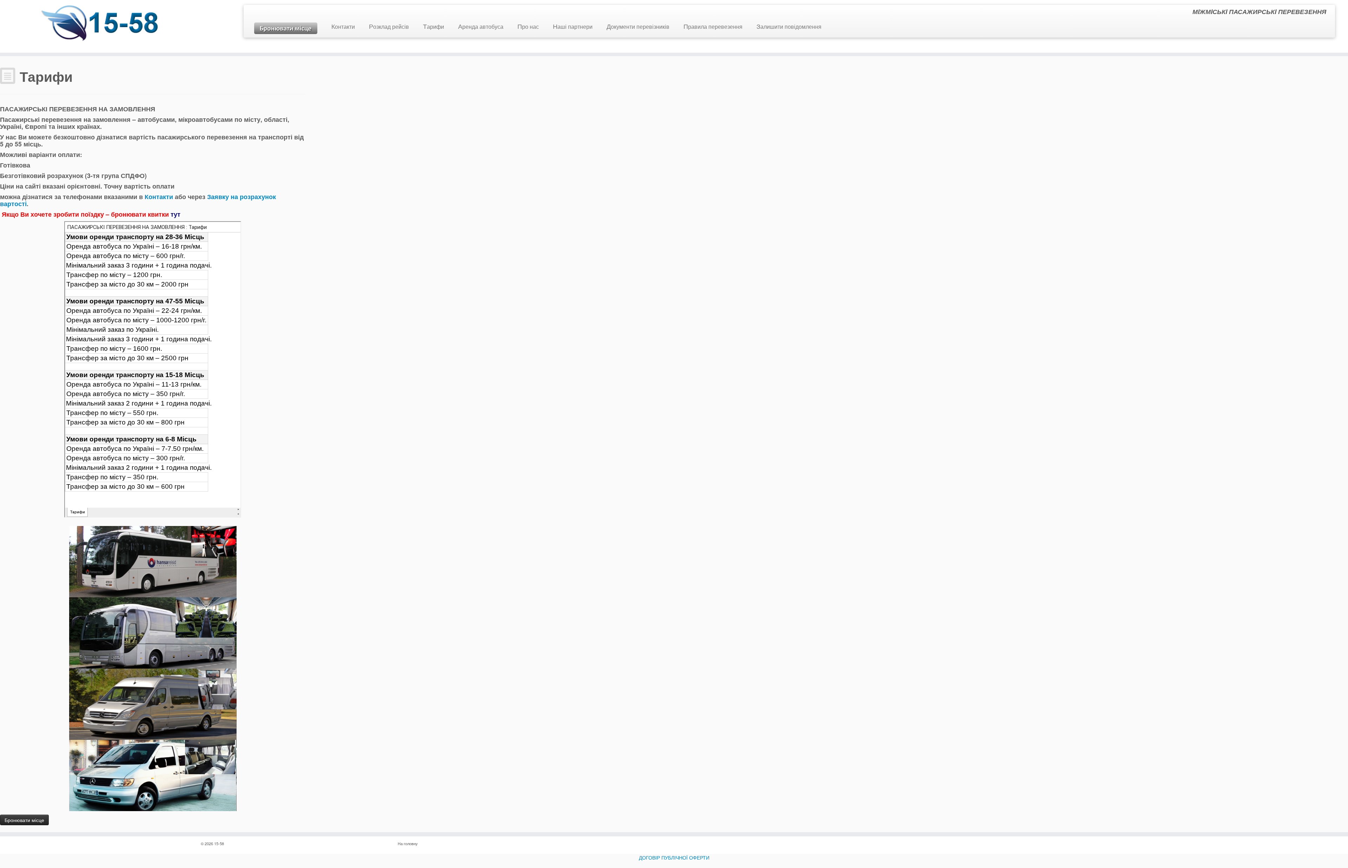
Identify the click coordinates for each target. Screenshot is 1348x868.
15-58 (219, 843)
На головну (408, 843)
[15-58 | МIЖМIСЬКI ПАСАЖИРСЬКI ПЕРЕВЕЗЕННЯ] (101, 24)
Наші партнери (573, 26)
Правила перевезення (712, 26)
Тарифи (433, 26)
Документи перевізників (638, 26)
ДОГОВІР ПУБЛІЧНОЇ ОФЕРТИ (674, 857)
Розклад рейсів (389, 26)
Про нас (528, 26)
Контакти (343, 26)
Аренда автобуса (480, 26)
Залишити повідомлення (788, 26)
